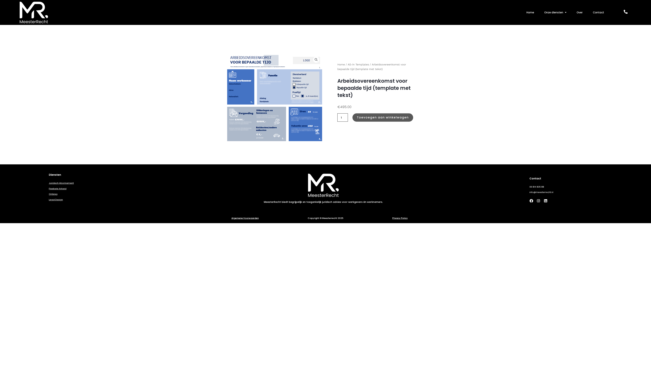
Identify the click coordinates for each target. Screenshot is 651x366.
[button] (316, 60)
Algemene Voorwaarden (245, 218)
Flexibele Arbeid (57, 188)
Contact (598, 12)
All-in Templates (358, 64)
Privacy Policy (400, 218)
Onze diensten (553, 12)
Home (530, 12)
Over (580, 12)
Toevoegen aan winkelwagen (383, 117)
